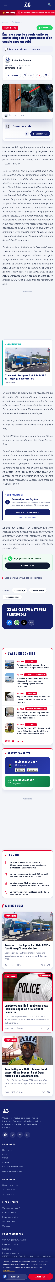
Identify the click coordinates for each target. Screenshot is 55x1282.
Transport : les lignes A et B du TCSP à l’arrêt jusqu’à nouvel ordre (27, 946)
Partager (14, 75)
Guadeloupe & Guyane (12, 1171)
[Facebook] (9, 623)
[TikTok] (13, 1135)
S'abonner (46, 27)
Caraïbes (6, 1157)
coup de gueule (38, 590)
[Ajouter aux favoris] (31, 75)
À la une (5, 1162)
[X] (24, 623)
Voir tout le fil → (15, 740)
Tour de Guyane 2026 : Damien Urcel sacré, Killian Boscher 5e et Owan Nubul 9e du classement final (26, 1072)
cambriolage (20, 590)
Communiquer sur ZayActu (14, 1239)
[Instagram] (20, 1135)
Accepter (40, 1276)
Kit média (6, 1249)
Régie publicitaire (10, 1217)
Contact (6, 1226)
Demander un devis (10, 1253)
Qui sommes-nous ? (11, 1208)
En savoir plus (9, 1270)
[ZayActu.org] (27, 5)
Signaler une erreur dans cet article (22, 577)
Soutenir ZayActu (10, 1221)
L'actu (5, 1154)
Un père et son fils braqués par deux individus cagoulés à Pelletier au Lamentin (26, 1009)
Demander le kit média (28, 518)
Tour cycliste (7, 1194)
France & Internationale (12, 1166)
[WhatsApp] (17, 623)
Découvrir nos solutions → (27, 512)
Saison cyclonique (10, 1185)
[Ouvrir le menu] (5, 5)
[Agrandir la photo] (27, 98)
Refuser (15, 1276)
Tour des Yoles (8, 1189)
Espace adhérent (9, 1212)
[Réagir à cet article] (24, 75)
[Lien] (31, 623)
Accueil (5, 22)
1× (26, 134)
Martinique (16, 22)
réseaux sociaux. (12, 597)
